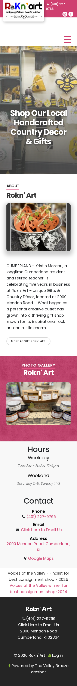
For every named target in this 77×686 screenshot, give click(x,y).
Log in (57, 655)
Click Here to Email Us (41, 529)
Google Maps (41, 558)
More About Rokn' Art (28, 341)
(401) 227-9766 (56, 6)
